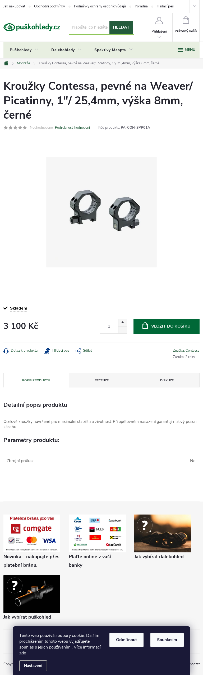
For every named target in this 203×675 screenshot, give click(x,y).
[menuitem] (24, 50)
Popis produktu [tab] (36, 380)
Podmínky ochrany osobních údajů (100, 6)
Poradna (141, 6)
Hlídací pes (165, 6)
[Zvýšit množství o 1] (122, 322)
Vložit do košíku (171, 326)
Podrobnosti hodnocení (72, 128)
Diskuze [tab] (167, 380)
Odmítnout (126, 640)
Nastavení (33, 665)
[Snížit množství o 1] (122, 329)
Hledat (121, 27)
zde (22, 653)
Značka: (186, 350)
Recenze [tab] (102, 380)
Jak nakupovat (14, 6)
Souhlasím (167, 640)
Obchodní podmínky (49, 6)
